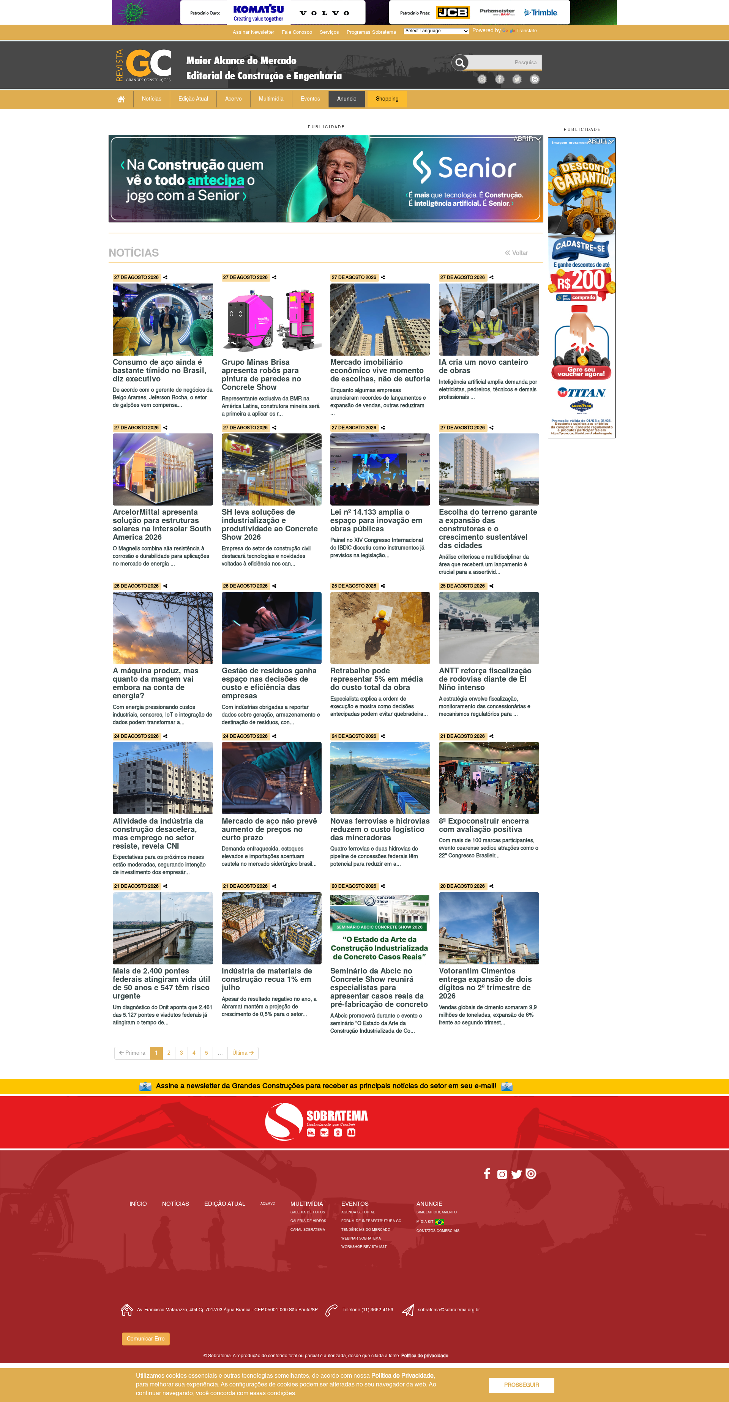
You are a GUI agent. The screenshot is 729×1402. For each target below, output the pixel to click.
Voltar (519, 253)
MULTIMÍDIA (306, 1204)
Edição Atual (193, 99)
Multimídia (271, 99)
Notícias (151, 99)
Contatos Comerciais (438, 1231)
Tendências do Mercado (365, 1230)
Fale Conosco (297, 32)
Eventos (310, 99)
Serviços (329, 32)
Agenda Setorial (358, 1212)
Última (240, 1053)
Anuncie (347, 99)
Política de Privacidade (402, 1376)
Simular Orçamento (437, 1212)
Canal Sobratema (307, 1230)
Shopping (387, 99)
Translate (526, 30)
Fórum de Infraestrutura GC (371, 1221)
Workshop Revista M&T (364, 1247)
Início (138, 1204)
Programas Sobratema (371, 32)
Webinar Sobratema (361, 1238)
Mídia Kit (426, 1222)
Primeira (134, 1053)
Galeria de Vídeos (308, 1221)
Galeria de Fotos (307, 1212)
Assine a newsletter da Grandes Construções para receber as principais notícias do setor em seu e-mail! (326, 1086)
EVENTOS (355, 1204)
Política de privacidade (424, 1356)
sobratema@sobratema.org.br (449, 1310)
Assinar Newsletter (253, 32)
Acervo (233, 99)
